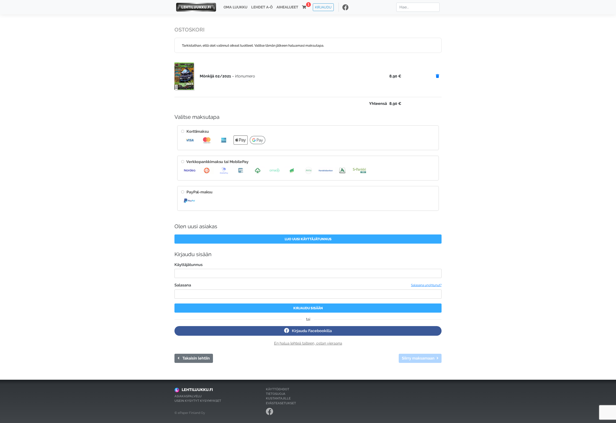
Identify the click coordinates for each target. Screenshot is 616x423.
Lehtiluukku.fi (197, 389)
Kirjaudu (323, 7)
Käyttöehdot (277, 389)
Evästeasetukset (281, 403)
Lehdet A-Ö (262, 7)
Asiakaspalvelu (188, 396)
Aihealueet (287, 7)
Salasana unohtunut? (426, 285)
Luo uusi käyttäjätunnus (308, 239)
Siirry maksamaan (419, 358)
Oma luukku (235, 7)
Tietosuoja (275, 394)
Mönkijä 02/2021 (215, 76)
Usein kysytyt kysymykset (197, 401)
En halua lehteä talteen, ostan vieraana (308, 343)
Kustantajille (278, 398)
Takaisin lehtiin (195, 358)
